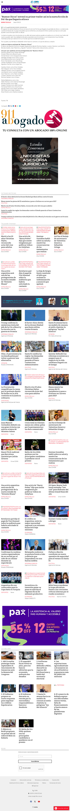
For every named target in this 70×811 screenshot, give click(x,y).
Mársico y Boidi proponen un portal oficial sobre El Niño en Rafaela (8, 733)
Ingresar (35, 786)
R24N (3, 749)
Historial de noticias (25, 780)
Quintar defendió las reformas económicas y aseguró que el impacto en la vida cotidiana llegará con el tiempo (59, 359)
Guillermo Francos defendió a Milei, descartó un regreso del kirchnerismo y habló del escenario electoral (44, 670)
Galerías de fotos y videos (16, 783)
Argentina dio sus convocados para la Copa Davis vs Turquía (10, 587)
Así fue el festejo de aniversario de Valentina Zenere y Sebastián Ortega (61, 241)
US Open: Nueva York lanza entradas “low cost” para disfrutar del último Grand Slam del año (58, 489)
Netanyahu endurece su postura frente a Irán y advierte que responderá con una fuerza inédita (35, 556)
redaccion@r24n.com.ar (35, 796)
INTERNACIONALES (7, 198)
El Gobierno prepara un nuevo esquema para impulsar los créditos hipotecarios (8, 699)
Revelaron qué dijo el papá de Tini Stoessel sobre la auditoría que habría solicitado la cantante (25, 278)
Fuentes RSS (55, 780)
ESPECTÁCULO (6, 22)
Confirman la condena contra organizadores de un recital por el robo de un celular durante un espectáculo (10, 557)
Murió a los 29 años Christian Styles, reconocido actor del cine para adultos (26, 206)
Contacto (13, 780)
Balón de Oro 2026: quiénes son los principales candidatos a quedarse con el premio (35, 456)
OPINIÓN (51, 334)
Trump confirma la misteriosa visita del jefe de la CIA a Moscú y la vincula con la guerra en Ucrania (34, 216)
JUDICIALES (5, 400)
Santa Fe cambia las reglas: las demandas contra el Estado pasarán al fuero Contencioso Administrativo (34, 359)
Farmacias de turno (55, 783)
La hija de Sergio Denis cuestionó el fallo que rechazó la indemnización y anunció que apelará (44, 277)
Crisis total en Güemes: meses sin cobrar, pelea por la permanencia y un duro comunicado (35, 426)
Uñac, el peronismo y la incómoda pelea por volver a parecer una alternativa (11, 357)
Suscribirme (35, 761)
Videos (44, 783)
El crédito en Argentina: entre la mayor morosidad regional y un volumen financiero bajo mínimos (35, 524)
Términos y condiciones (42, 780)
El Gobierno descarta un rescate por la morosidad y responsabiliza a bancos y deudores (26, 700)
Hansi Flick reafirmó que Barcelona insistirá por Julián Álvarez (10, 455)
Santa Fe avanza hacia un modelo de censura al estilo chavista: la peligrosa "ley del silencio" (58, 327)
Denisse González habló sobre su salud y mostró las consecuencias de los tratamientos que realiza (43, 243)
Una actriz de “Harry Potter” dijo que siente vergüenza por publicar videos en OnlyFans (25, 241)
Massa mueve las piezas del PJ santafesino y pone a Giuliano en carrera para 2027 (28, 201)
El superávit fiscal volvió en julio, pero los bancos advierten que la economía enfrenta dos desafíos (26, 669)
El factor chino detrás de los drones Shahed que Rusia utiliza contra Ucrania (27, 197)
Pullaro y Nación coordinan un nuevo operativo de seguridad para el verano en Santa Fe (59, 556)
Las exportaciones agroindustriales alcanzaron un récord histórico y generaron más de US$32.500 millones (61, 669)
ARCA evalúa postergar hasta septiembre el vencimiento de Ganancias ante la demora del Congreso (8, 667)
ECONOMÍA (28, 532)
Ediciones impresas (33, 783)
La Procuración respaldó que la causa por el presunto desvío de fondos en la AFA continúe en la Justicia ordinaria (11, 392)
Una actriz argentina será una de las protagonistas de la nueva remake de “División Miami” (8, 277)
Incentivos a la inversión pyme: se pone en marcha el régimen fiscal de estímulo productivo (34, 589)
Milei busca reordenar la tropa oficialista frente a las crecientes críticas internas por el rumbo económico (58, 589)
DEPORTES (4, 434)
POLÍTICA (4, 203)
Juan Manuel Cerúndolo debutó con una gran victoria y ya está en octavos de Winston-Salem (10, 427)
